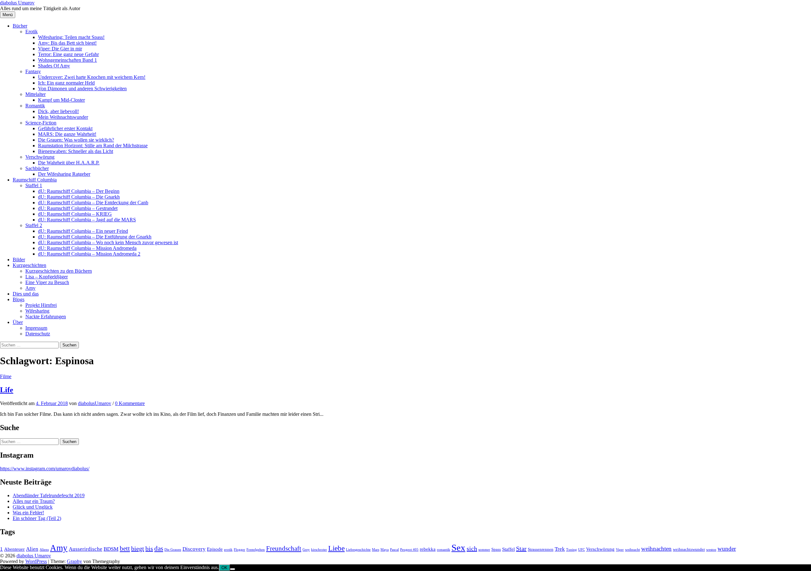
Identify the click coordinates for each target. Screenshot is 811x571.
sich (472, 548)
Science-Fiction (40, 122)
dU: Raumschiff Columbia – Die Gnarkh (79, 197)
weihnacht (632, 549)
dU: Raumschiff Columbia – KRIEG (75, 214)
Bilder (19, 259)
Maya (384, 549)
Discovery (194, 549)
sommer (484, 549)
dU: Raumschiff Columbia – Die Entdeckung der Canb (93, 202)
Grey (306, 549)
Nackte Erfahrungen (45, 316)
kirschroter (319, 549)
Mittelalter (35, 94)
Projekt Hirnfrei (41, 305)
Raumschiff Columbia (35, 179)
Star (521, 548)
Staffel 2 (33, 225)
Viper (620, 549)
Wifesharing (37, 311)
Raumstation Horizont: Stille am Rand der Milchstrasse (93, 145)
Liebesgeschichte (358, 549)
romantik (443, 549)
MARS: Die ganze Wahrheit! (67, 134)
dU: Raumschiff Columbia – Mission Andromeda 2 (89, 254)
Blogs (18, 299)
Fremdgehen (255, 549)
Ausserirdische (85, 549)
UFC (581, 549)
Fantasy (33, 71)
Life (6, 390)
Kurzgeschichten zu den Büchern (58, 271)
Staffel (508, 549)
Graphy (74, 561)
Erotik (31, 31)
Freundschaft (283, 548)
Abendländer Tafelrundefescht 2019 (49, 495)
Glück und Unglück (33, 507)
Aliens (44, 549)
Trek (560, 549)
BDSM (111, 549)
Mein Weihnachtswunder (63, 117)
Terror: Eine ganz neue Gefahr (68, 54)
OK (224, 567)
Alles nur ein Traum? (34, 501)
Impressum (36, 328)
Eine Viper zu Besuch (47, 282)
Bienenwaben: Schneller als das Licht (75, 151)
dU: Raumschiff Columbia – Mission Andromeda (87, 248)
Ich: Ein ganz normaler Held (66, 83)
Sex (458, 547)
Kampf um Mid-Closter (61, 100)
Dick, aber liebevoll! (58, 111)
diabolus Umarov (17, 2)
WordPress (36, 561)
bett (125, 548)
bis (149, 548)
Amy (30, 288)
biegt (137, 548)
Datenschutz (37, 333)
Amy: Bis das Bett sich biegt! (67, 43)
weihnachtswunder (689, 549)
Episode (215, 549)
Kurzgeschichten (29, 265)
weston (711, 549)
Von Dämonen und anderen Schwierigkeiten (82, 88)
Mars (375, 549)
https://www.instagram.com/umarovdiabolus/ (44, 468)
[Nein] (232, 569)
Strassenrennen (540, 549)
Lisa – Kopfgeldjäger (46, 276)
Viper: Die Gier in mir (60, 48)
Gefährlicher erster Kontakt (65, 128)
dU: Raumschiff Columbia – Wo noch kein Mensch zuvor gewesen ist (108, 242)
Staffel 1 (33, 185)
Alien (32, 549)
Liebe (336, 548)
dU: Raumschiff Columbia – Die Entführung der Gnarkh (94, 236)
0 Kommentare (130, 403)
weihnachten (656, 548)
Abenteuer (14, 549)
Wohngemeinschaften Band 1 (67, 60)
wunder (727, 548)
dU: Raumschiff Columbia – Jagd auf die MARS (87, 219)
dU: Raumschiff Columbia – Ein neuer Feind (83, 231)
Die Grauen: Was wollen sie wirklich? (76, 140)
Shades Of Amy (54, 65)
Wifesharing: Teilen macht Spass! (71, 37)
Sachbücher (37, 168)
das (158, 548)
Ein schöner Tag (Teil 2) (37, 518)
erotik (228, 549)
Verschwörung (39, 157)
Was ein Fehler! (28, 512)
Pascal (394, 549)
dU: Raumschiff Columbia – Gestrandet (78, 208)
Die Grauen (172, 549)
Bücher (20, 26)
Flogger (239, 549)
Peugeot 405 (409, 549)
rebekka (428, 549)
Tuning (571, 549)
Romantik (35, 105)
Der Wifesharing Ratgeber (64, 174)
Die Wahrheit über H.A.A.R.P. (68, 162)
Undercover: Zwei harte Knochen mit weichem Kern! (91, 77)
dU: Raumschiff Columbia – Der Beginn (78, 191)
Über (18, 322)
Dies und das (26, 293)
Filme (5, 376)
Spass (496, 549)
